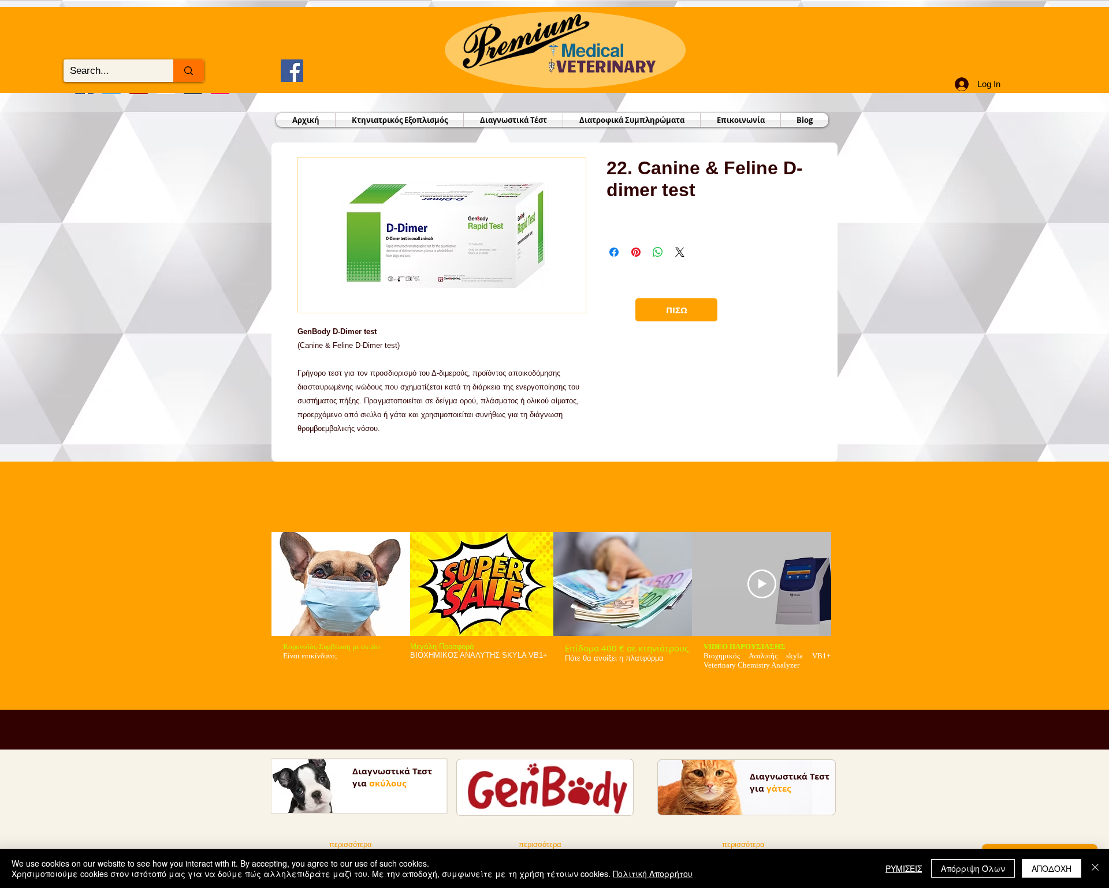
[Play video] (761, 583)
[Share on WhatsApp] (658, 252)
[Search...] (188, 70)
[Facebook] (292, 70)
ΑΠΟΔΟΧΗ (1051, 868)
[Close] (1095, 868)
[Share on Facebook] (614, 252)
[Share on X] (680, 252)
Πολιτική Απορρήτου (653, 873)
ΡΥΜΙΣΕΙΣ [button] (903, 868)
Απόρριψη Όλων (973, 868)
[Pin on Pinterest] (636, 252)
